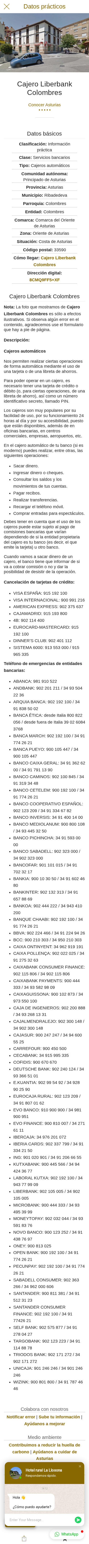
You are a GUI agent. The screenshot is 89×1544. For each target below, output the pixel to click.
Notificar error (21, 1417)
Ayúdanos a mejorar (44, 1423)
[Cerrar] (6, 6)
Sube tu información (59, 1417)
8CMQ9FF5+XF (44, 279)
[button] (80, 1466)
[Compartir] (24, 1538)
